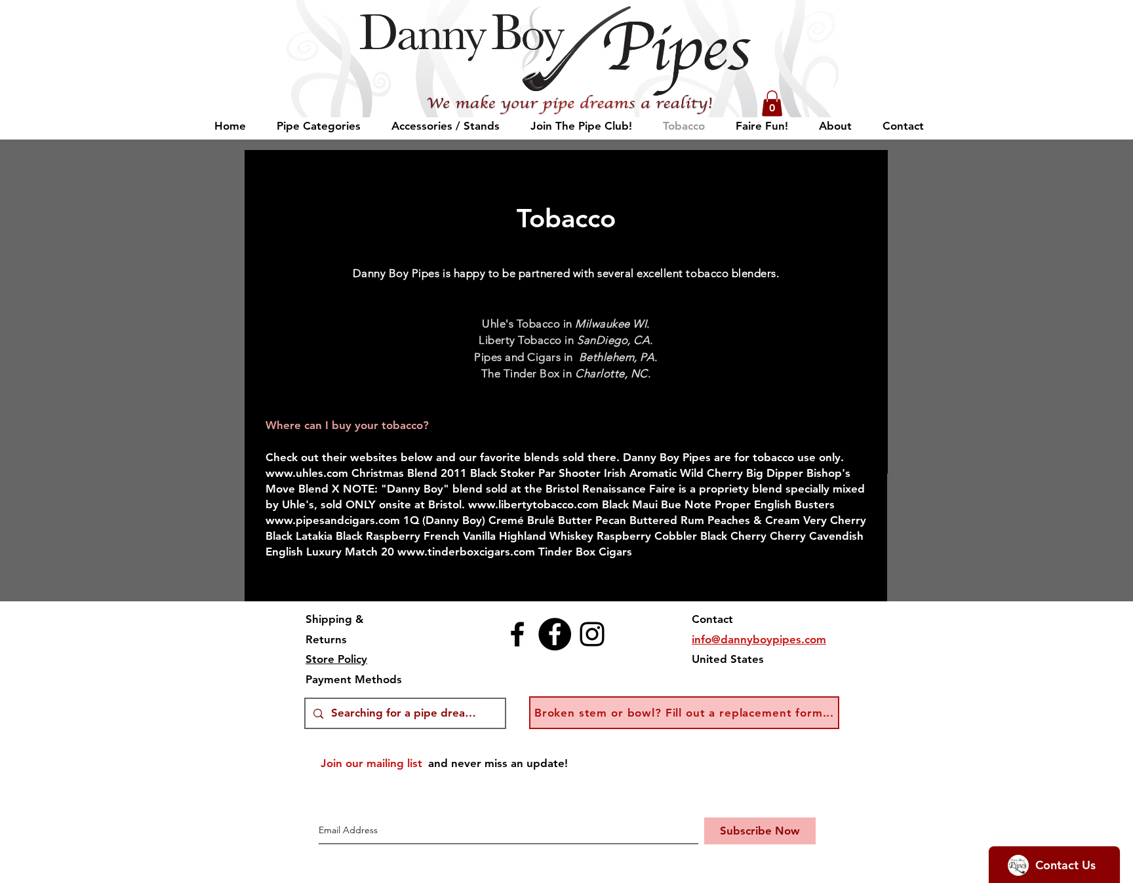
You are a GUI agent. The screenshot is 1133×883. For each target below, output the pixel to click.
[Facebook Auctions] (554, 634)
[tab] (566, 499)
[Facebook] (517, 634)
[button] (772, 103)
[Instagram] (592, 634)
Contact (712, 619)
